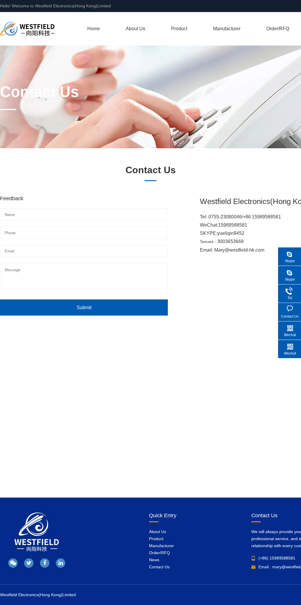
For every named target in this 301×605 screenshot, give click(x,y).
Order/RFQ (277, 28)
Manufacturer (226, 28)
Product (179, 28)
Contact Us (159, 566)
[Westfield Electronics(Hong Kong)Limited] (27, 29)
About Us (135, 28)
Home (93, 28)
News (154, 559)
